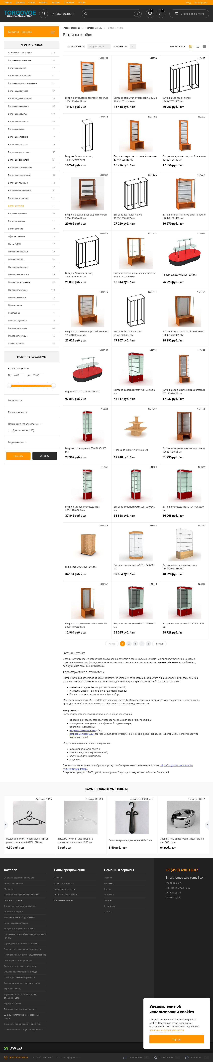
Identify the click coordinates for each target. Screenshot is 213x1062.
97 (53, 68)
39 (53, 144)
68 (53, 251)
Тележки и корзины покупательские (22, 983)
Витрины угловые (16, 221)
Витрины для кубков (18, 91)
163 (53, 98)
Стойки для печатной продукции (19, 977)
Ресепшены (14, 313)
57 (53, 152)
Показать (18, 456)
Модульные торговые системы (19, 928)
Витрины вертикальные (19, 60)
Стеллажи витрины (17, 328)
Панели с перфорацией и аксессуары (22, 949)
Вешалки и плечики (13, 883)
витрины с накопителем (83, 730)
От (9, 375)
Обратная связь (18, 1057)
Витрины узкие (15, 228)
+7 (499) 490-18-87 (42, 1057)
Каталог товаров (20, 31)
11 (53, 221)
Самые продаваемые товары (106, 789)
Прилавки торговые (18, 290)
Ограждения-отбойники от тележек (21, 943)
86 (53, 259)
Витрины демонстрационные (22, 83)
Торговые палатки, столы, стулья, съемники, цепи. (20, 996)
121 (53, 75)
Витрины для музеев (18, 106)
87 (53, 91)
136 (53, 60)
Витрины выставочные (19, 75)
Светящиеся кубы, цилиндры (18, 960)
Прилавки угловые (17, 297)
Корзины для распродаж (16, 923)
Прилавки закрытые (18, 251)
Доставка (20, 2)
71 (53, 313)
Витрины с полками (18, 183)
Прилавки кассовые (18, 267)
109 (53, 114)
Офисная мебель (16, 236)
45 (53, 282)
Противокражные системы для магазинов (25, 955)
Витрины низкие (16, 129)
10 (53, 236)
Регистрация (201, 2)
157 (53, 190)
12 (53, 305)
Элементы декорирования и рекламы (22, 1024)
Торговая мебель (12, 988)
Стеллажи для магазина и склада (20, 971)
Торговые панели (12, 1003)
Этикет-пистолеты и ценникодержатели (23, 1029)
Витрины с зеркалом (18, 160)
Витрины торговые (17, 213)
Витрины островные (18, 137)
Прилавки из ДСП (16, 259)
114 (53, 183)
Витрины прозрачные (18, 152)
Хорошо (176, 1039)
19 (53, 297)
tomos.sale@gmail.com (189, 877)
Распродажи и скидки (64, 889)
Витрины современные (19, 190)
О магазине (69, 2)
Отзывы (82, 2)
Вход (188, 2)
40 (53, 328)
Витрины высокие (17, 68)
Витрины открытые (17, 144)
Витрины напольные (18, 121)
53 (53, 228)
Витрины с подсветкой (19, 175)
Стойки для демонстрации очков (20, 906)
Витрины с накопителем (20, 167)
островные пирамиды (82, 734)
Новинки (58, 877)
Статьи (31, 2)
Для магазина (23, 430)
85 (53, 106)
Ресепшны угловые (17, 320)
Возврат (56, 2)
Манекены (9, 889)
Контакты (43, 2)
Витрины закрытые (17, 114)
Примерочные (15, 305)
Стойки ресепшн (16, 343)
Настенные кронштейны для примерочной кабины (25, 936)
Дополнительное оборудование (19, 917)
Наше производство (64, 883)
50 (53, 175)
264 (53, 52)
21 (53, 160)
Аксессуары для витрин (20, 52)
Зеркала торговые (13, 900)
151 (53, 206)
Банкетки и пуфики (13, 911)
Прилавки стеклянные (19, 282)
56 (53, 167)
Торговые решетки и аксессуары (20, 1009)
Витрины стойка (16, 206)
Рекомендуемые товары (66, 894)
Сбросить (44, 456)
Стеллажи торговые (18, 336)
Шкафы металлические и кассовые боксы (21, 1017)
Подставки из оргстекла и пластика (21, 894)
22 (53, 267)
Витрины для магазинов (20, 98)
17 (53, 137)
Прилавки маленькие (18, 274)
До (28, 375)
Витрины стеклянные (18, 198)
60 (53, 343)
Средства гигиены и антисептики (20, 966)
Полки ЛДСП (14, 244)
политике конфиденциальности (166, 1030)
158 (53, 121)
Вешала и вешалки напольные (19, 877)
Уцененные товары (63, 900)
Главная (8, 2)
